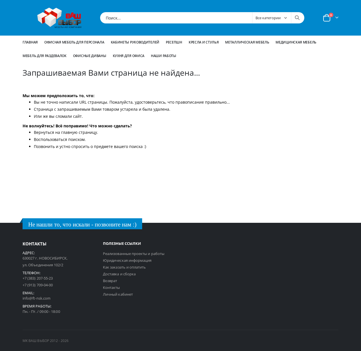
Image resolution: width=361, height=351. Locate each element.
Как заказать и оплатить (124, 267)
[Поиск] (297, 17)
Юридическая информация (127, 260)
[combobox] (202, 17)
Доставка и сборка (119, 273)
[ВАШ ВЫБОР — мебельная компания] (59, 18)
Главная (30, 42)
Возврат (110, 280)
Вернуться (44, 132)
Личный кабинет (118, 294)
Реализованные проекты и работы (133, 253)
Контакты (111, 287)
